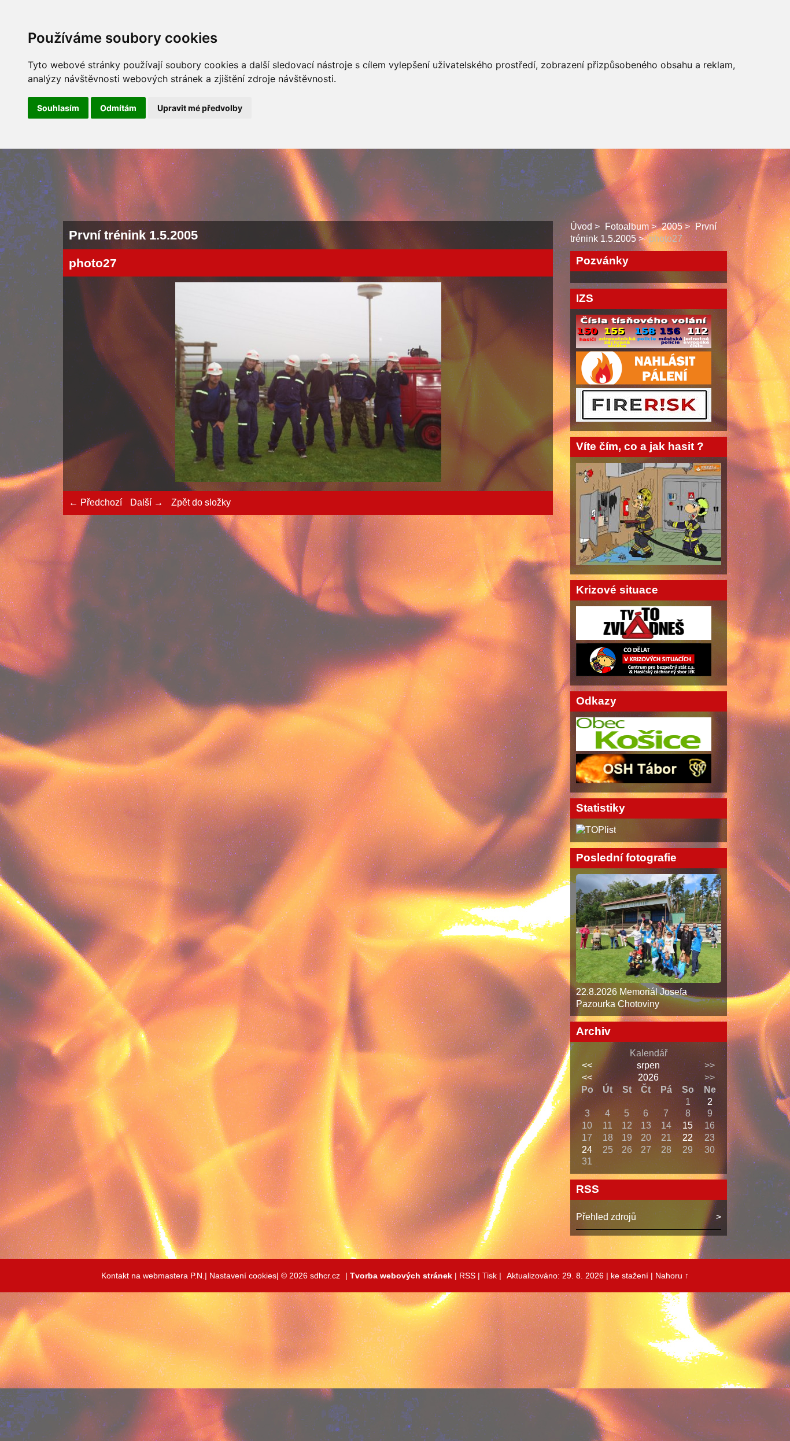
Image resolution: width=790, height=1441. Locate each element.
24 (587, 1150)
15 (687, 1125)
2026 (648, 1077)
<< (587, 1065)
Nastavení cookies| (245, 1275)
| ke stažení (628, 1275)
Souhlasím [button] (58, 108)
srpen (648, 1065)
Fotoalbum (627, 226)
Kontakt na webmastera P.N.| (155, 1275)
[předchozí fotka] (88, 383)
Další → (146, 502)
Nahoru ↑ (672, 1275)
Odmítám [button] (118, 108)
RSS (467, 1275)
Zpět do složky (201, 502)
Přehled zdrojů (606, 1217)
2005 (672, 226)
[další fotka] (528, 383)
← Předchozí (95, 502)
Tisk (489, 1275)
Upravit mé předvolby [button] (199, 108)
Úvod (581, 226)
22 (687, 1138)
